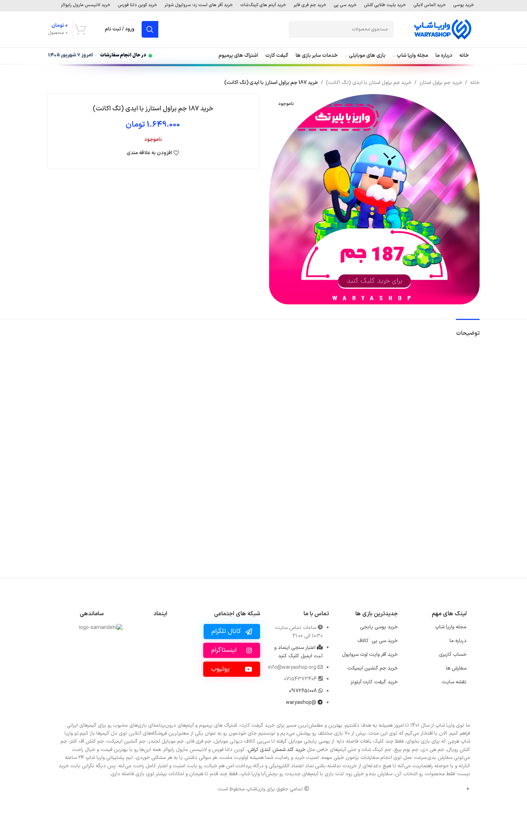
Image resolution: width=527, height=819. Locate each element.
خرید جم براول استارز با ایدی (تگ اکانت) (368, 82)
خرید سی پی (345, 5)
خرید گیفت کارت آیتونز (374, 682)
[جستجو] (150, 29)
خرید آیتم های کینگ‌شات (263, 5)
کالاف (377, 641)
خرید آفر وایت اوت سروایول (370, 654)
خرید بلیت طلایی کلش (385, 5)
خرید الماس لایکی (429, 5)
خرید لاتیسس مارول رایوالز (85, 5)
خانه (475, 82)
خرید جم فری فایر (309, 5)
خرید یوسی (463, 5)
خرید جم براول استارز (440, 82)
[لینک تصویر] (160, 648)
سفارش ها (456, 668)
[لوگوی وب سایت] (442, 29)
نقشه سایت (454, 682)
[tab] (468, 330)
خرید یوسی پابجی (379, 627)
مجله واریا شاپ (451, 627)
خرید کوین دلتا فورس (137, 5)
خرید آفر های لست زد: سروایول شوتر (198, 5)
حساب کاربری (453, 654)
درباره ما (458, 641)
